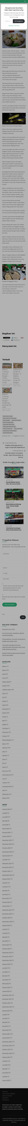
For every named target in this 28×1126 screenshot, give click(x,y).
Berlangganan (19, 21)
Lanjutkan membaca (14, 25)
